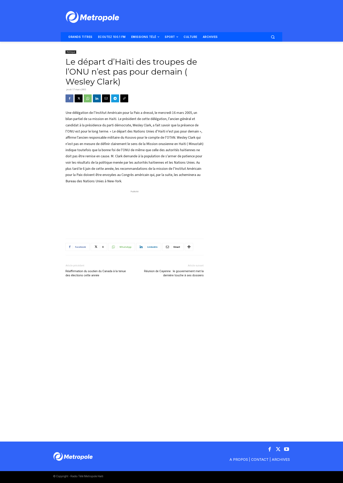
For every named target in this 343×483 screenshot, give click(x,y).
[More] (189, 247)
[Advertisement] (134, 212)
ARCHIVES (281, 459)
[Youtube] (286, 449)
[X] (79, 98)
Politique (71, 52)
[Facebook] (69, 98)
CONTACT (260, 459)
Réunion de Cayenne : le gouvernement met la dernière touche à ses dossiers (174, 273)
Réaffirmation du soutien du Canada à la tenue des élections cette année (96, 273)
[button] (272, 37)
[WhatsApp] (88, 98)
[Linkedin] (97, 98)
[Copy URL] (124, 98)
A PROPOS (238, 459)
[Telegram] (115, 98)
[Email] (106, 98)
